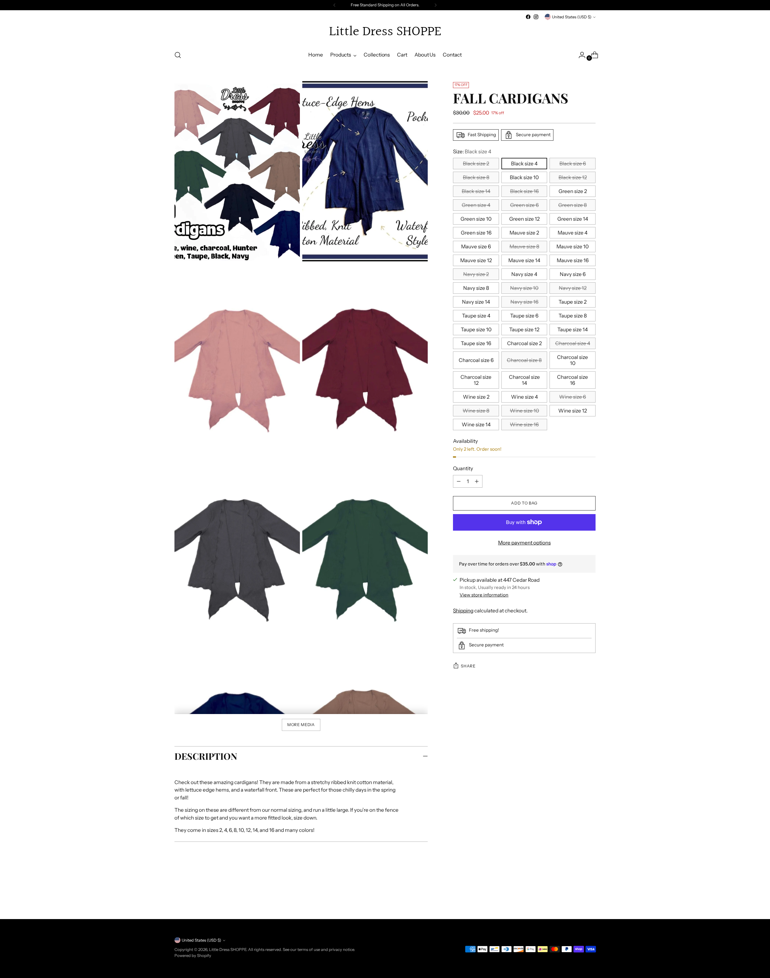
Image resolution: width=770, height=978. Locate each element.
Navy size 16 (524, 302)
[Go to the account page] (580, 55)
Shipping (463, 611)
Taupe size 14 (572, 330)
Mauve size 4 (572, 233)
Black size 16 (524, 191)
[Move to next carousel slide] (590, 898)
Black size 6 (572, 164)
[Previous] (334, 5)
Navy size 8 (476, 288)
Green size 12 (524, 219)
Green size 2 (573, 191)
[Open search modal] (178, 55)
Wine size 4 (524, 397)
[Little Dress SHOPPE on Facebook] (528, 17)
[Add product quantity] (458, 481)
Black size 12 (573, 177)
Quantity (463, 468)
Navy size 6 (573, 274)
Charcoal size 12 (475, 380)
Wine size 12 (572, 411)
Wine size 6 (572, 397)
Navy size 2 (476, 274)
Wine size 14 (476, 425)
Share (468, 666)
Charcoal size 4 (572, 343)
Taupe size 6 (524, 316)
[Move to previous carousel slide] (576, 899)
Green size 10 (475, 219)
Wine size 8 (476, 411)
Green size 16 (476, 233)
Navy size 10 (524, 288)
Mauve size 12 (476, 260)
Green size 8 (572, 205)
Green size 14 (572, 219)
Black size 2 (476, 164)
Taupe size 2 (573, 302)
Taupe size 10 (476, 330)
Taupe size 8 (573, 316)
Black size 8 (476, 177)
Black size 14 (476, 191)
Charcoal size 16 (572, 380)
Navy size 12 (573, 288)
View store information (484, 595)
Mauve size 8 (524, 247)
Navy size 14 (476, 302)
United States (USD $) (571, 16)
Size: (472, 152)
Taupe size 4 (476, 316)
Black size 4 (524, 164)
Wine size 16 (524, 425)
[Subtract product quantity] (476, 481)
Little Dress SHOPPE (227, 949)
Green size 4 (476, 205)
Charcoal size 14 (524, 380)
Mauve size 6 (476, 247)
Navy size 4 (524, 274)
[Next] (435, 5)
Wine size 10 (524, 411)
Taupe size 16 (476, 343)
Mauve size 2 (524, 233)
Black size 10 (524, 177)
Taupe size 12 (524, 330)
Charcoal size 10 (572, 360)
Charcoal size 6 (476, 360)
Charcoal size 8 (524, 360)
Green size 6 (524, 205)
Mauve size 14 (524, 260)
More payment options (524, 543)
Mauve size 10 (572, 247)
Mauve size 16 (573, 260)
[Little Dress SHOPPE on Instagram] (536, 17)
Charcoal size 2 (524, 343)
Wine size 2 (476, 397)
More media (301, 724)
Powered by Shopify (192, 955)
